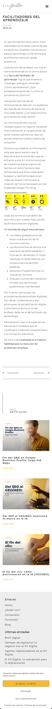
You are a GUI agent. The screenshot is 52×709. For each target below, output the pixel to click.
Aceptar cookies (26, 683)
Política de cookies (13, 705)
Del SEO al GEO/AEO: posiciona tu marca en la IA (25, 517)
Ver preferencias (26, 698)
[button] (47, 6)
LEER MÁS (8, 468)
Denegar (26, 691)
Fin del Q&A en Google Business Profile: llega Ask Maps (22, 460)
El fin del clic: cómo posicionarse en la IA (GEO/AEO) (26, 573)
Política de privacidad (35, 705)
